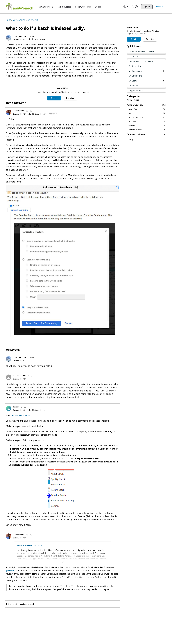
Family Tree (147, 109)
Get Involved (147, 121)
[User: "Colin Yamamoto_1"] (8, 37)
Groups (131, 139)
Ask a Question (146, 105)
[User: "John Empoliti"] (8, 112)
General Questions (147, 117)
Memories (147, 125)
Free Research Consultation (141, 61)
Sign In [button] (54, 98)
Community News (146, 134)
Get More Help (135, 66)
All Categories (133, 100)
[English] (19, 6)
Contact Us (133, 56)
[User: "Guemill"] (8, 408)
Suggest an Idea (136, 90)
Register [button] (70, 98)
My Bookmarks (146, 71)
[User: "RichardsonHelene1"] (8, 377)
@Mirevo (10, 570)
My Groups (133, 85)
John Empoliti (18, 111)
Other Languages (147, 129)
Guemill (16, 407)
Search (147, 113)
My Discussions (135, 76)
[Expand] (62, 562)
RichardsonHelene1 (21, 376)
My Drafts (146, 80)
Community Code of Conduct (141, 51)
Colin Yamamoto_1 (21, 36)
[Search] (132, 6)
